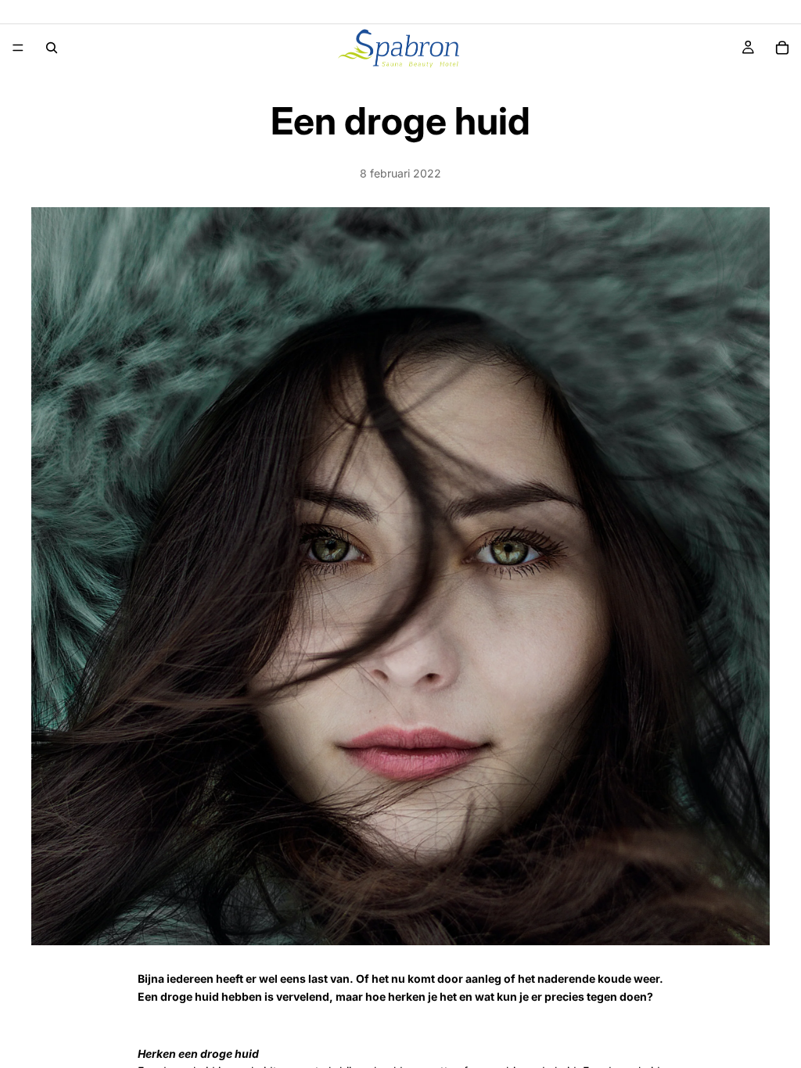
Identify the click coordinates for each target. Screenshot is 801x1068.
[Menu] (18, 48)
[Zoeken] (51, 47)
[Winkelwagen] (782, 47)
